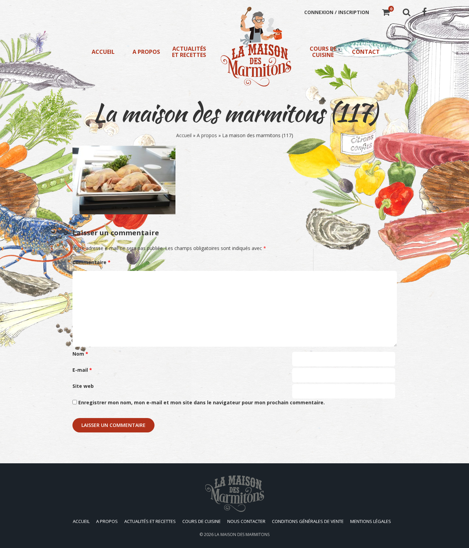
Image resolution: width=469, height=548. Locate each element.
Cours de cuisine (323, 52)
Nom (80, 353)
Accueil (103, 52)
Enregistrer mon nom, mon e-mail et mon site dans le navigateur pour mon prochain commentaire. (201, 402)
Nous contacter (246, 521)
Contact (366, 52)
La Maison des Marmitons (242, 534)
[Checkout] (386, 13)
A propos (146, 52)
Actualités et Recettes (189, 52)
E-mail (82, 370)
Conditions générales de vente (308, 521)
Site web (83, 386)
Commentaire (91, 262)
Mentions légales (370, 521)
